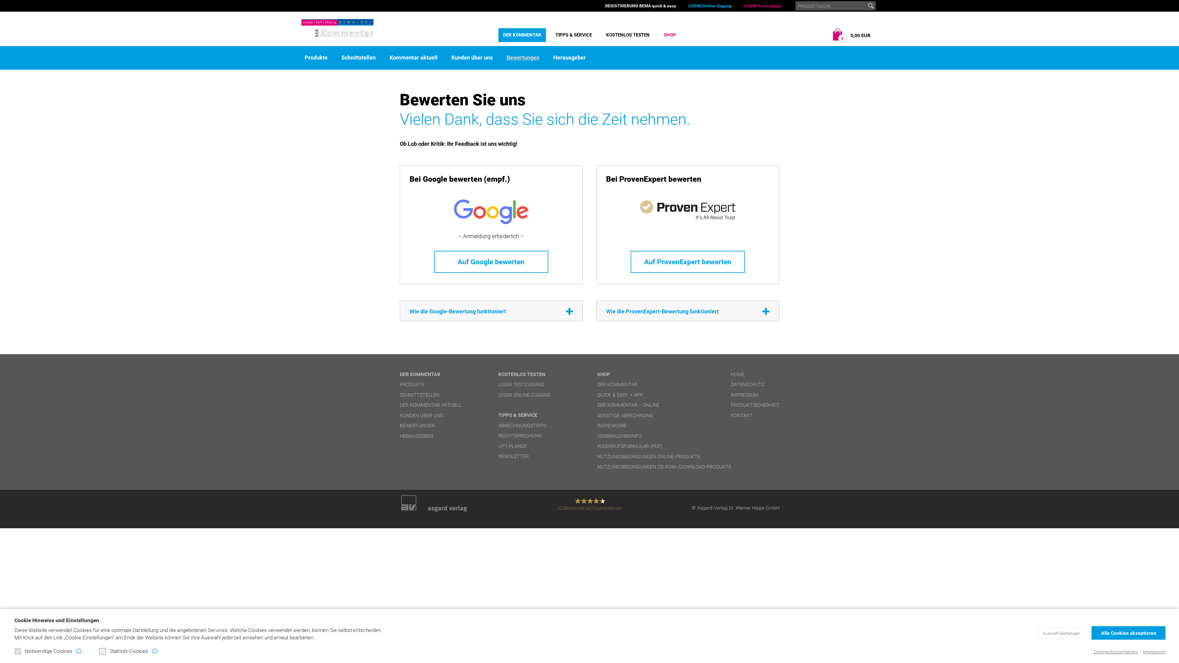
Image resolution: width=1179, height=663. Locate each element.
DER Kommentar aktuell (430, 405)
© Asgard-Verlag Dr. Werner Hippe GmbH (736, 508)
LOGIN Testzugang (762, 5)
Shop (670, 35)
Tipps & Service (573, 35)
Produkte (316, 57)
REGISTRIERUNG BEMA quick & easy (640, 5)
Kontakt (742, 415)
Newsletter (513, 456)
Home (738, 374)
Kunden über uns (472, 57)
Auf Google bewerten (491, 262)
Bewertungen (523, 57)
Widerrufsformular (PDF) (629, 446)
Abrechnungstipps (522, 425)
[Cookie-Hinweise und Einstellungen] (78, 651)
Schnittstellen (358, 57)
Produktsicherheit (755, 405)
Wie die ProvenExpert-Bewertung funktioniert (662, 311)
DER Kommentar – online (628, 405)
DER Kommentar (522, 35)
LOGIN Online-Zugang (709, 5)
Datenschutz (748, 384)
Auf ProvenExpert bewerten (687, 262)
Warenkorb (611, 425)
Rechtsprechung (520, 436)
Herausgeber (569, 57)
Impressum (1154, 652)
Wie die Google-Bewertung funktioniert (458, 311)
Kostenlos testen (628, 35)
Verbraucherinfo (619, 436)
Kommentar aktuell (414, 57)
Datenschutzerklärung (1116, 652)
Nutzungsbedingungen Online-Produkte (648, 456)
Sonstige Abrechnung (625, 415)
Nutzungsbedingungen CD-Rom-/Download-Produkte (664, 467)
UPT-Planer (512, 446)
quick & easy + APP (620, 395)
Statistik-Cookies (129, 651)
